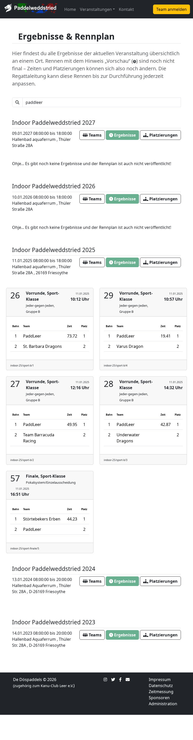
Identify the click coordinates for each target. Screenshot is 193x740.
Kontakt (126, 9)
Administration (163, 703)
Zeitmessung (161, 691)
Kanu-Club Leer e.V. (57, 685)
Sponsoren (159, 697)
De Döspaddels (27, 679)
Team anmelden (171, 9)
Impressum (160, 679)
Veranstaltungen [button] (96, 9)
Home (70, 9)
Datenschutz (161, 685)
